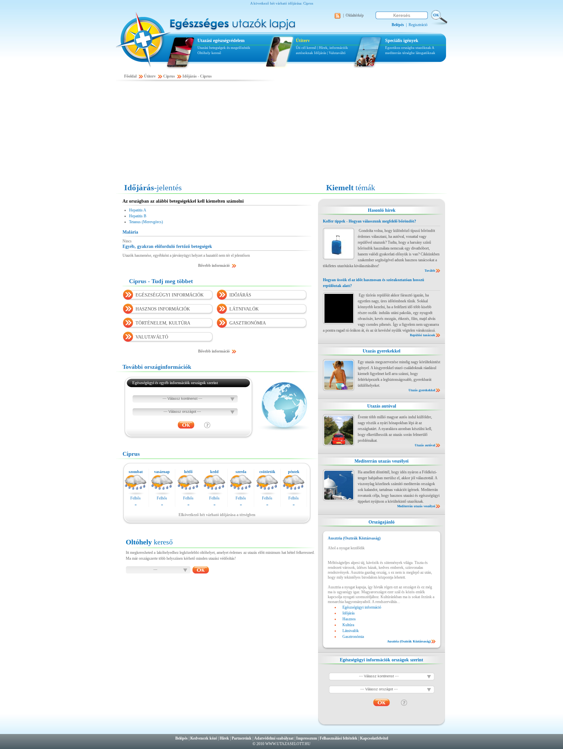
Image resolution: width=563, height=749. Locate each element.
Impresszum (306, 738)
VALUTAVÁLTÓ (152, 337)
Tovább (430, 270)
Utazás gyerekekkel (381, 351)
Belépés (181, 738)
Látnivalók (350, 630)
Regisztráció (418, 24)
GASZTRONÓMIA (247, 323)
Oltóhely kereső (209, 53)
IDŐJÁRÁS (240, 295)
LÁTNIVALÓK (244, 309)
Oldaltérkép (355, 15)
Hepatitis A (137, 210)
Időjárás (320, 53)
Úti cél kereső (306, 48)
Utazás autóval (381, 406)
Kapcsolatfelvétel (374, 738)
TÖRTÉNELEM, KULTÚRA (163, 323)
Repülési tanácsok (422, 335)
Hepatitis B (137, 216)
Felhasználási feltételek (338, 738)
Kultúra (348, 625)
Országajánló (381, 522)
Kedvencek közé (203, 738)
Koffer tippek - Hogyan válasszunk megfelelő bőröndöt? (369, 221)
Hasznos (349, 619)
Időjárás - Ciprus (197, 76)
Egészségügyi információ (361, 607)
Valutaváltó (337, 53)
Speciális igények (401, 40)
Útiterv (303, 40)
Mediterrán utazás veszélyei (381, 461)
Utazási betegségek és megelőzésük (223, 48)
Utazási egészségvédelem (221, 40)
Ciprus (169, 76)
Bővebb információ (214, 265)
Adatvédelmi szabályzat (274, 738)
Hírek (224, 738)
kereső (149, 542)
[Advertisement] (281, 132)
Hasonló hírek (382, 210)
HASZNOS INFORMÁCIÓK (163, 309)
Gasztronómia (353, 636)
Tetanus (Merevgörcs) (146, 222)
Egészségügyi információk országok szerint (381, 659)
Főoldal (130, 76)
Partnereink (242, 738)
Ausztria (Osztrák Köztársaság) (409, 641)
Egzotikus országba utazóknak (408, 48)
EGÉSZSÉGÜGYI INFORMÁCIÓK (170, 295)
